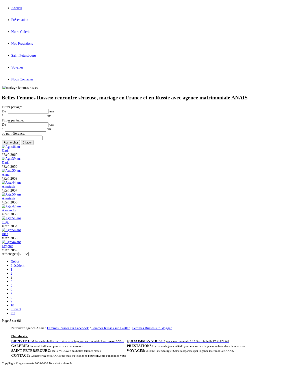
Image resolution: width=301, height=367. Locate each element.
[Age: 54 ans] (11, 230)
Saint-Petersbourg (23, 55)
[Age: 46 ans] (11, 147)
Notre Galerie (20, 32)
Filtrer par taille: (13, 120)
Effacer (27, 142)
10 (12, 305)
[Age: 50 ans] (11, 170)
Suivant (16, 309)
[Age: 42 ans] (11, 206)
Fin (13, 313)
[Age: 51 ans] (11, 218)
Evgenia (7, 246)
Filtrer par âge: (12, 107)
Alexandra (9, 210)
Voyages (17, 67)
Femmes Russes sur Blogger (152, 328)
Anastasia (8, 186)
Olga (5, 222)
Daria (5, 151)
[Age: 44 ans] (11, 182)
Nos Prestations (22, 43)
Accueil (16, 8)
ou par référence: (13, 133)
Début (15, 261)
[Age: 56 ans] (11, 194)
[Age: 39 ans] (11, 158)
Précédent (17, 265)
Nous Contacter (22, 79)
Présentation (19, 20)
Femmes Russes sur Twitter (110, 328)
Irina (5, 234)
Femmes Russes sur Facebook (68, 328)
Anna (5, 174)
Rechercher (11, 142)
